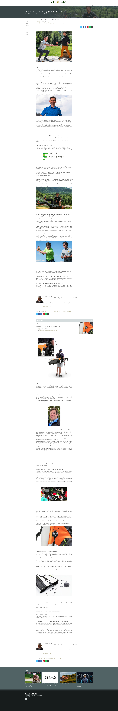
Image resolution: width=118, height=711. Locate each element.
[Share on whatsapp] (90, 27)
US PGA (27, 32)
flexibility (51, 23)
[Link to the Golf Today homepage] (25, 2)
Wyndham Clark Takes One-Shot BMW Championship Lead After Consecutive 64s (32, 685)
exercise (48, 23)
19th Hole (77, 5)
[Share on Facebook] (83, 27)
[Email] (92, 27)
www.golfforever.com (54, 293)
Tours (51, 5)
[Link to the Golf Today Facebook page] (89, 2)
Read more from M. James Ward (48, 306)
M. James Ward (38, 21)
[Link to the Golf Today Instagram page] (28, 699)
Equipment (41, 329)
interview (54, 23)
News (45, 5)
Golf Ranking (28, 21)
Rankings (57, 5)
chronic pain (45, 23)
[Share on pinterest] (87, 27)
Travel (40, 5)
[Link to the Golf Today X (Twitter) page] (92, 2)
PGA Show (63, 23)
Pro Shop (63, 5)
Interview (33, 13)
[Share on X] (81, 27)
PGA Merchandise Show (46, 22)
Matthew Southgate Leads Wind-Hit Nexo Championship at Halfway (50, 684)
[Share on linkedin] (85, 27)
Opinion (70, 5)
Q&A (66, 23)
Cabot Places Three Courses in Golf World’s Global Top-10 (67, 684)
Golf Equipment (41, 330)
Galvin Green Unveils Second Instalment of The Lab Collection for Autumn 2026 (84, 685)
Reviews (27, 34)
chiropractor (41, 23)
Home (26, 13)
